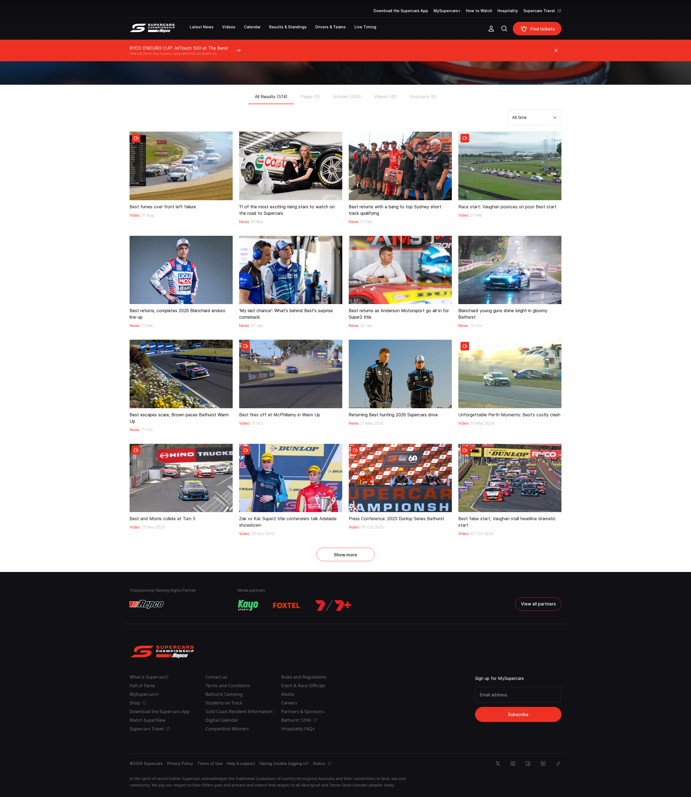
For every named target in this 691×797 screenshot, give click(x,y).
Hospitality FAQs (298, 729)
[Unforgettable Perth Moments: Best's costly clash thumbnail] (509, 374)
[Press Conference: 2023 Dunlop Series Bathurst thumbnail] (400, 478)
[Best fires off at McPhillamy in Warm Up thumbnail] (290, 374)
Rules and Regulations (304, 677)
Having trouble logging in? (284, 763)
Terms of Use (210, 763)
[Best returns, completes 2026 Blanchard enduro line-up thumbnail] (181, 270)
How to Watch (479, 10)
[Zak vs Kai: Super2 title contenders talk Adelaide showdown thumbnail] (290, 478)
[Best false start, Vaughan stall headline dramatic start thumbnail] (509, 478)
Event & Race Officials (303, 686)
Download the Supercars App (401, 10)
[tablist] (345, 95)
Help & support (241, 763)
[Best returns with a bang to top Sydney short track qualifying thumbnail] (400, 166)
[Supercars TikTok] (558, 763)
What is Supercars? (149, 677)
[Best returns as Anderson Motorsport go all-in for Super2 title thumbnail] (400, 270)
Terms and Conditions (227, 686)
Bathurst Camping (224, 694)
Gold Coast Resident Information (239, 711)
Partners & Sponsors (302, 711)
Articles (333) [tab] (347, 96)
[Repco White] (147, 604)
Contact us (216, 677)
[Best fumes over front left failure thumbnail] (181, 166)
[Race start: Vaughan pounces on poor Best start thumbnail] (509, 166)
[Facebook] (528, 763)
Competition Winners (227, 729)
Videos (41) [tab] (385, 96)
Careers (289, 703)
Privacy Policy (180, 763)
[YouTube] (543, 763)
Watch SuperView (147, 720)
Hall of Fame (142, 686)
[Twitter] (497, 763)
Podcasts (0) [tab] (423, 96)
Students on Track (223, 703)
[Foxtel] (286, 605)
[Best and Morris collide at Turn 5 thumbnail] (181, 478)
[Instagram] (513, 763)
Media (287, 694)
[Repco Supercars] (160, 31)
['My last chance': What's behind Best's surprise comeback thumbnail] (290, 270)
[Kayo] (248, 605)
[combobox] (512, 117)
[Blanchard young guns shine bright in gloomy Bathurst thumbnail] (509, 270)
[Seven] (333, 605)
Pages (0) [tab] (310, 96)
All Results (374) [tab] (271, 96)
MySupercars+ (446, 10)
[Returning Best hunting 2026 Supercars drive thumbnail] (400, 374)
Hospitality (507, 10)
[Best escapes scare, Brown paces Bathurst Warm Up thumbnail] (181, 374)
